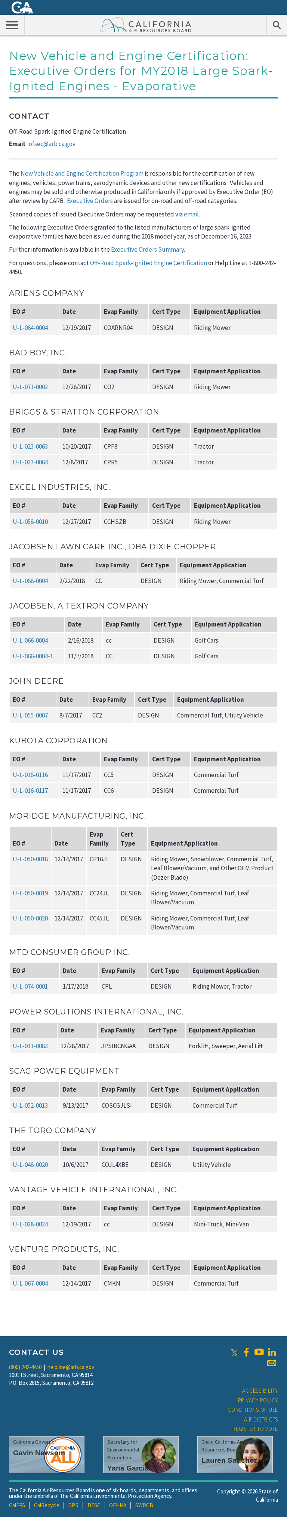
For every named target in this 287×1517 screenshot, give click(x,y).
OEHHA (117, 1505)
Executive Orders (90, 201)
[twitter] (234, 1352)
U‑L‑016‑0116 (30, 775)
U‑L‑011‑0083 (30, 1046)
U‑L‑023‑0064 (30, 462)
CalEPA (17, 1505)
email (191, 214)
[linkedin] (272, 1352)
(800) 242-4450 (25, 1367)
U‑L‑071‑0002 (30, 387)
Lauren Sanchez (229, 1460)
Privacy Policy (258, 1400)
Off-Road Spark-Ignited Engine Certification (148, 263)
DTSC (94, 1505)
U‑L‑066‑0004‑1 (33, 656)
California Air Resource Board (145, 24)
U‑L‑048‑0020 (30, 1164)
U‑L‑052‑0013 (30, 1105)
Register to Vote (255, 1428)
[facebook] (246, 1352)
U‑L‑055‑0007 (30, 715)
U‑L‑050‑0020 (30, 918)
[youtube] (259, 1352)
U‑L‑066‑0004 (30, 640)
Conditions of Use (253, 1409)
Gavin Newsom (39, 1453)
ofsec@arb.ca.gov (52, 144)
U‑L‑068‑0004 (30, 581)
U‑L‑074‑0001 (30, 986)
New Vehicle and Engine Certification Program (82, 173)
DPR (73, 1505)
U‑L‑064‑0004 (30, 328)
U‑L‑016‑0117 (30, 790)
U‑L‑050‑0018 (30, 859)
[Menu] (12, 24)
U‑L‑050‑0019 (30, 893)
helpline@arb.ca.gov (70, 1367)
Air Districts (261, 1419)
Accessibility (260, 1390)
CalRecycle (46, 1505)
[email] (272, 1363)
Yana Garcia (128, 1468)
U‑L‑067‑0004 (30, 1283)
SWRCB (144, 1505)
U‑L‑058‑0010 (30, 522)
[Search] (276, 24)
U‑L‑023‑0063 (30, 446)
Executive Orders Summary (147, 249)
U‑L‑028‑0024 (30, 1224)
